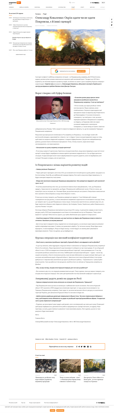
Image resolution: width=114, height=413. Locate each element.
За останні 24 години (16, 13)
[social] (90, 2)
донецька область (73, 339)
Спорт (82, 7)
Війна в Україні (24, 7)
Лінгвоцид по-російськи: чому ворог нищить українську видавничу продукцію (45, 380)
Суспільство (62, 7)
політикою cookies (103, 406)
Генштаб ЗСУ (62, 339)
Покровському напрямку (79, 77)
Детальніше (60, 410)
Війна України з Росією (51, 339)
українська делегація (53, 296)
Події (73, 7)
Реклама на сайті (13, 402)
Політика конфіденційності (51, 402)
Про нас (23, 402)
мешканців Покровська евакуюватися (63, 181)
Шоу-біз (92, 7)
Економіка (49, 7)
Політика (37, 7)
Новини (11, 7)
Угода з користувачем (34, 402)
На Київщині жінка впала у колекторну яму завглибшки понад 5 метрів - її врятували (22, 19)
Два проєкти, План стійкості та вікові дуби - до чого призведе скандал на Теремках (94, 380)
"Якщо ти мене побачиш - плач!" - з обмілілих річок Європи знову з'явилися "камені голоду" (70, 380)
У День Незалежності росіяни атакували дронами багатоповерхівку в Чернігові (22, 26)
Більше (103, 7)
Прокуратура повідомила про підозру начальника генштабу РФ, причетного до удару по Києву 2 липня (22, 44)
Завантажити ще (21, 54)
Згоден (52, 410)
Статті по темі (40, 355)
